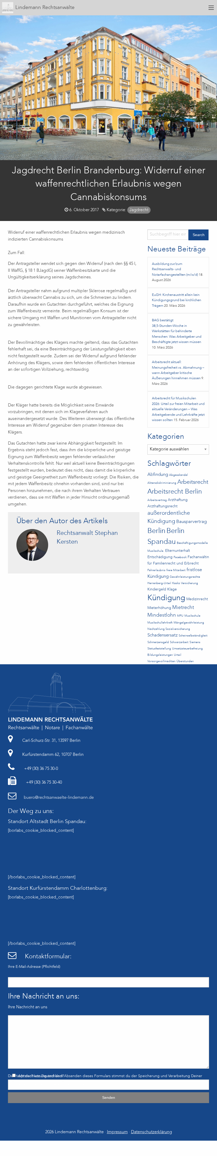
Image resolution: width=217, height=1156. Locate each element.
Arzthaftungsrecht (162, 506)
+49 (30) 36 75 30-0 (40, 769)
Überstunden (185, 661)
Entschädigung (160, 557)
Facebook (180, 557)
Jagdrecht (138, 210)
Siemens (194, 642)
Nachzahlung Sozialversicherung (168, 629)
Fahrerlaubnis (156, 570)
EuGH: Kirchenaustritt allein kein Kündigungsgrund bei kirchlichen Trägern (176, 300)
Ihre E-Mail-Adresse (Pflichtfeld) (34, 967)
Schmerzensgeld (158, 642)
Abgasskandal (178, 475)
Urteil (177, 655)
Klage (172, 589)
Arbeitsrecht (192, 482)
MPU (180, 616)
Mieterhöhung (159, 608)
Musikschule (192, 616)
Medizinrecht (197, 599)
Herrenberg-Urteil (159, 583)
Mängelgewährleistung (189, 622)
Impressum (117, 1132)
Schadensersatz (162, 635)
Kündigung (166, 598)
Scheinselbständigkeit (193, 635)
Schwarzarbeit (179, 642)
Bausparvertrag (191, 522)
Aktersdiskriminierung (161, 483)
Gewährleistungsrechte (185, 577)
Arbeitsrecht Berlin (174, 492)
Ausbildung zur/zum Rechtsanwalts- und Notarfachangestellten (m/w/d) (175, 269)
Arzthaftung (178, 500)
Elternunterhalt (177, 551)
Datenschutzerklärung (80, 1084)
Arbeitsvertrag (157, 500)
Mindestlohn (161, 615)
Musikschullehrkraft (160, 622)
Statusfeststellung (159, 648)
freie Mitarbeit (176, 570)
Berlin (156, 531)
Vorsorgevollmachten (161, 661)
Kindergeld (156, 589)
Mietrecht (183, 607)
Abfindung (157, 474)
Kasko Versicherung (185, 583)
